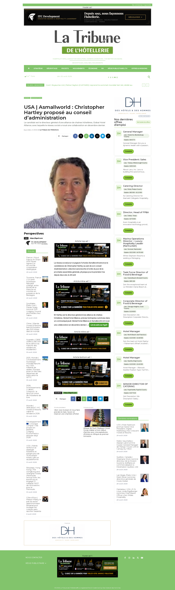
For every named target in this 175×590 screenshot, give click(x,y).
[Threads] (117, 77)
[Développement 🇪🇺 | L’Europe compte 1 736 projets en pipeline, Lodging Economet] (45, 423)
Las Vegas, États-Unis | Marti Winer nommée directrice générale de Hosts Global (126, 478)
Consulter (128, 151)
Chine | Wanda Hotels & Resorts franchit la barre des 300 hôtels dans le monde (33, 327)
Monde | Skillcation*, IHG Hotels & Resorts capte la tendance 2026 (33, 410)
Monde (27, 98)
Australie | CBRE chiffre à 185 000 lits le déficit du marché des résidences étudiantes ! (33, 345)
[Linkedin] (91, 136)
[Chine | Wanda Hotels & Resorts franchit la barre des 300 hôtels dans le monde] (45, 325)
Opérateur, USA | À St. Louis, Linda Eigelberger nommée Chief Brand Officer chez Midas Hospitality (127, 493)
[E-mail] (97, 136)
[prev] (143, 85)
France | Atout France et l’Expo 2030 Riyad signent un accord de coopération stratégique (33, 263)
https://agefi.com (36, 238)
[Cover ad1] (82, 373)
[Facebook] (108, 77)
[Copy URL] (108, 136)
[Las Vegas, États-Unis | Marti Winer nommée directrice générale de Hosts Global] (144, 478)
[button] (137, 77)
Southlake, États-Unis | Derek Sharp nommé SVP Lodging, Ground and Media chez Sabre (33, 309)
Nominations (36, 98)
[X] (112, 77)
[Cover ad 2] (82, 297)
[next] (147, 85)
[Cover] (82, 260)
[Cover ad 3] (82, 354)
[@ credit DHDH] (87, 25)
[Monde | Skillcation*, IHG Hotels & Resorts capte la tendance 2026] (45, 407)
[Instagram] (110, 77)
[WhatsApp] (86, 136)
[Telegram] (102, 136)
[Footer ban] (87, 567)
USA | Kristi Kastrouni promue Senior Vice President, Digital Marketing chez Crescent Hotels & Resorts (128, 429)
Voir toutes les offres (143, 122)
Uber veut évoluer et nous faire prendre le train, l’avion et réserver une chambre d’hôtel (67, 412)
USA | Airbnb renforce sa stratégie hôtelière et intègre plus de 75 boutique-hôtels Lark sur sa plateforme (32, 453)
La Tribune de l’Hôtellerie (49, 130)
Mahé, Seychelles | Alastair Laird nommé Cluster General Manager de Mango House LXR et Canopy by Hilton (127, 445)
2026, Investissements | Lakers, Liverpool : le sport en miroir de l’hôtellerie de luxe (33, 391)
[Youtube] (115, 77)
